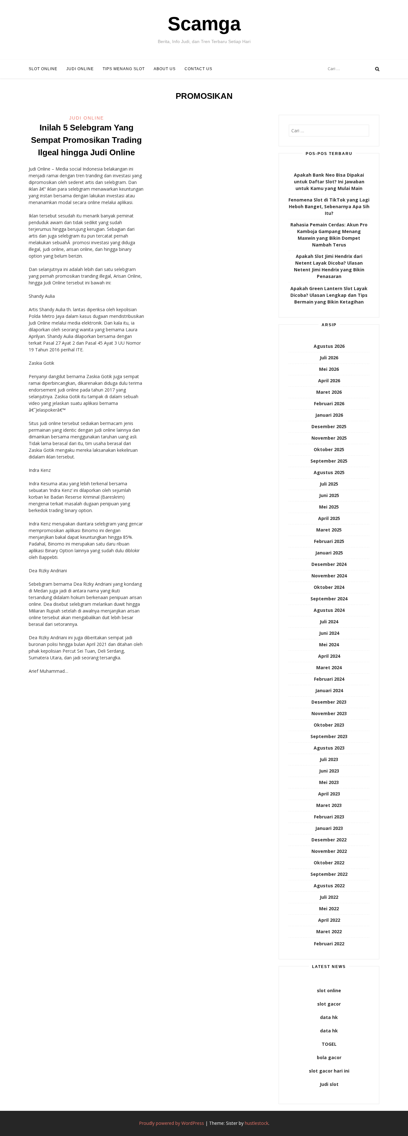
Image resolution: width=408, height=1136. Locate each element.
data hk (329, 1017)
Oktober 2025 (329, 449)
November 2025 (329, 438)
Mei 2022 (329, 908)
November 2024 (329, 576)
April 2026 (329, 380)
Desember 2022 (328, 840)
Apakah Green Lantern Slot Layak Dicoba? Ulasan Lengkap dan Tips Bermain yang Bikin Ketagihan (329, 295)
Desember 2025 (328, 426)
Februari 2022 (329, 944)
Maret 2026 (329, 392)
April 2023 (329, 794)
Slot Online (43, 69)
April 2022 (329, 920)
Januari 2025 (329, 553)
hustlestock (256, 1123)
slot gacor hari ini (329, 1071)
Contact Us (198, 69)
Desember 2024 (328, 564)
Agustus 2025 (329, 472)
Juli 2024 (329, 622)
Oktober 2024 (329, 587)
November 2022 (329, 851)
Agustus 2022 (329, 886)
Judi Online (80, 69)
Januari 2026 (329, 415)
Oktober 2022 (329, 863)
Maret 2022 (329, 931)
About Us (165, 69)
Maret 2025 (329, 530)
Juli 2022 (329, 897)
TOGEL (329, 1044)
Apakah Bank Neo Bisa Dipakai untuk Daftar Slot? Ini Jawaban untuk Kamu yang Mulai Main (329, 181)
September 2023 (328, 736)
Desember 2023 (328, 702)
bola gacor (329, 1057)
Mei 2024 (329, 644)
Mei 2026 (329, 369)
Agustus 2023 (329, 748)
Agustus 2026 (329, 346)
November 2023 (329, 713)
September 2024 (328, 599)
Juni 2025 (329, 495)
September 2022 (328, 874)
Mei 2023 (329, 782)
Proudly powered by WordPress (171, 1123)
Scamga (204, 23)
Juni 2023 (329, 771)
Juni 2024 (329, 633)
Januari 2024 (329, 690)
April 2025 (329, 518)
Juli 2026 (329, 358)
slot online (329, 990)
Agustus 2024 (329, 610)
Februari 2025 (329, 541)
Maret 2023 (329, 805)
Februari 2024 (329, 679)
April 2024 (329, 656)
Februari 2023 (329, 817)
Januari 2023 (329, 828)
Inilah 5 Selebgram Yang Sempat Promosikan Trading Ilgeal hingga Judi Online (86, 140)
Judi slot (329, 1084)
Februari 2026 (329, 403)
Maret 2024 (329, 667)
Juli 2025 (329, 484)
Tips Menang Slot (124, 69)
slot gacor (329, 1004)
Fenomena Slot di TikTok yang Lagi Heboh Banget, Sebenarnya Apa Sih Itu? (328, 206)
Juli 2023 (329, 759)
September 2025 (328, 461)
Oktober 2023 (329, 725)
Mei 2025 (329, 507)
